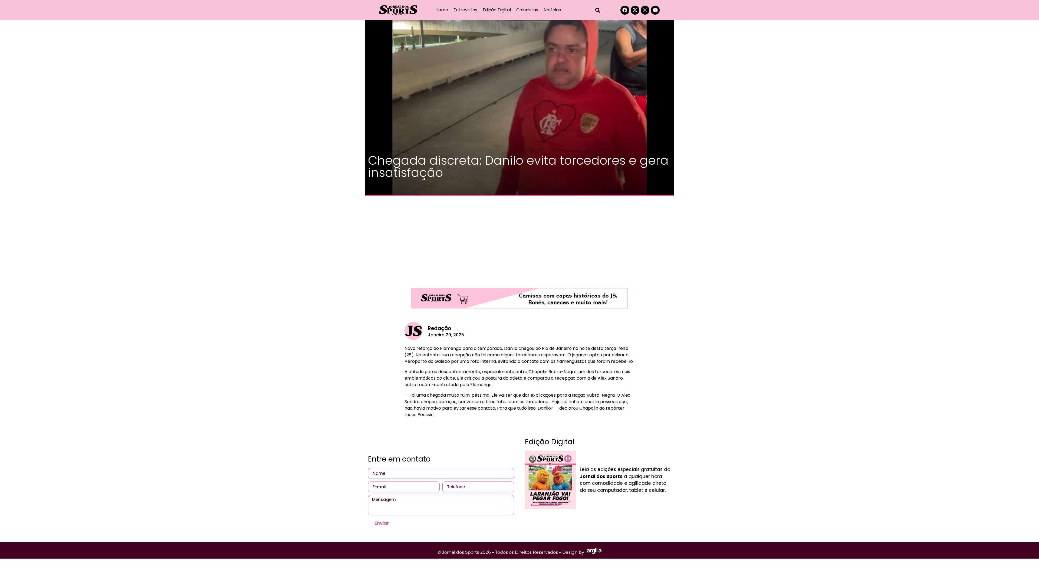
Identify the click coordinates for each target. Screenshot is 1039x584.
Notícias (552, 10)
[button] (597, 10)
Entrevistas (465, 10)
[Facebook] (624, 10)
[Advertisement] (519, 239)
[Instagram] (645, 10)
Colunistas (527, 10)
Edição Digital (497, 10)
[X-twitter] (635, 10)
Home (441, 10)
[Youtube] (655, 10)
